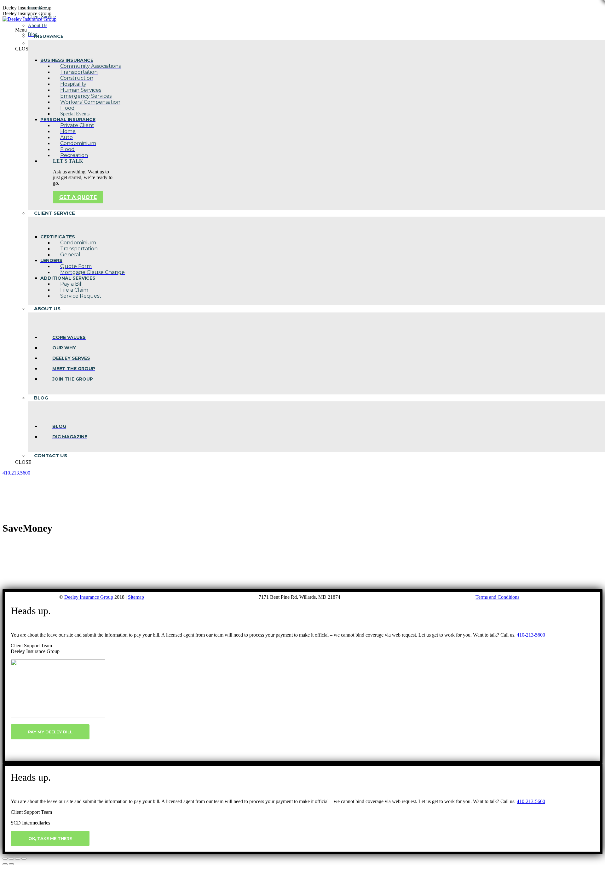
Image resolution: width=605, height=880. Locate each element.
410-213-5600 (531, 635)
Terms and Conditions (497, 597)
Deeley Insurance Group (88, 597)
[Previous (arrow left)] (5, 864)
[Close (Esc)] (5, 859)
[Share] (11, 859)
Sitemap (136, 597)
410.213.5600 (16, 472)
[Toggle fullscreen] (17, 859)
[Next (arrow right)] (11, 864)
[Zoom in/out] (23, 859)
